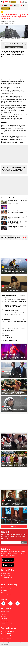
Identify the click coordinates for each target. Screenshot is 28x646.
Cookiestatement (6, 636)
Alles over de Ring (6, 595)
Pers (2, 592)
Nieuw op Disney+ (6, 575)
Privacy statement (6, 633)
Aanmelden (24, 542)
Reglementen (5, 590)
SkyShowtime (5, 612)
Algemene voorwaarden (7, 631)
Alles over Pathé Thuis (7, 578)
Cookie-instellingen (6, 638)
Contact (3, 614)
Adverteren (4, 619)
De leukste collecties (7, 580)
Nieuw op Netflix (5, 573)
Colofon (3, 616)
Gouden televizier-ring (5, 8)
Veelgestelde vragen (6, 588)
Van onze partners (6, 621)
